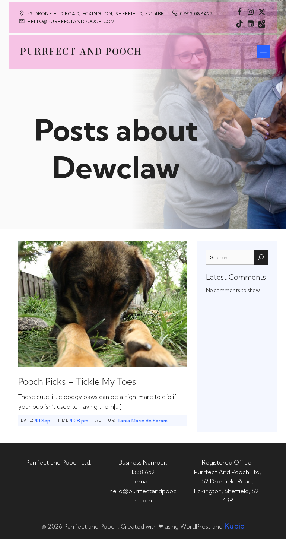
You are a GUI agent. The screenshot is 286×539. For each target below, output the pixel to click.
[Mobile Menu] (263, 51)
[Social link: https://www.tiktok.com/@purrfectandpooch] (239, 23)
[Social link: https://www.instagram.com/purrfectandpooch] (250, 12)
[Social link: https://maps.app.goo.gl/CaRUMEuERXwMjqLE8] (261, 23)
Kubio (234, 525)
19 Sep (42, 421)
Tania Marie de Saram (142, 421)
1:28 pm (79, 421)
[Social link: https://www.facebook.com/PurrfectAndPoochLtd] (239, 12)
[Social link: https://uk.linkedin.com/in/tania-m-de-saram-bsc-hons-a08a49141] (250, 23)
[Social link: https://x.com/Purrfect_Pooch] (261, 12)
